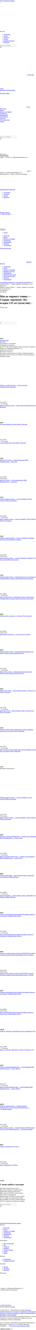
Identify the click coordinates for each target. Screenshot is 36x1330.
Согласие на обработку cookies (15, 1313)
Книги (2, 110)
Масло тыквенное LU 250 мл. (9, 1165)
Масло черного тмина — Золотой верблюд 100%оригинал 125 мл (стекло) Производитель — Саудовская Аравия (17, 1128)
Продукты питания (9, 276)
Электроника (4, 116)
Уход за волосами (8, 1243)
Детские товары (8, 1250)
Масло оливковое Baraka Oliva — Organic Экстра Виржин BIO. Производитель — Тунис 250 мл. (17, 857)
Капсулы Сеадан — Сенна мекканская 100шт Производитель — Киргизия (13, 481)
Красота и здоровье (6, 112)
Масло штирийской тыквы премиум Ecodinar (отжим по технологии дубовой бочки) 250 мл (16, 1013)
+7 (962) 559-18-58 (5, 1305)
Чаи (4, 1245)
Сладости (6, 1246)
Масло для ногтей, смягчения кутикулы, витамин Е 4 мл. (17, 1050)
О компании (7, 1259)
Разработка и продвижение (8, 1315)
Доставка (6, 37)
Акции (5, 36)
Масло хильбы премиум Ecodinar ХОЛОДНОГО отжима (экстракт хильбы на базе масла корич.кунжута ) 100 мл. (17, 974)
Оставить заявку (5, 93)
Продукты (3, 108)
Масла (5, 1253)
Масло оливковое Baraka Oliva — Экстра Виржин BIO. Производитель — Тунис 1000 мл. (16, 1087)
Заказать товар (4, 340)
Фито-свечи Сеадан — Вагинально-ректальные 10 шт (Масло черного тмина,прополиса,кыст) (16, 672)
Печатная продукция (9, 274)
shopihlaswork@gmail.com (7, 90)
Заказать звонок (4, 212)
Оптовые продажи (9, 41)
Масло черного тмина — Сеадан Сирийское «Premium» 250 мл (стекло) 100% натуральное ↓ (17, 558)
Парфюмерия (4, 115)
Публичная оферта (29, 1313)
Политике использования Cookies (20, 1326)
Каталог (3, 229)
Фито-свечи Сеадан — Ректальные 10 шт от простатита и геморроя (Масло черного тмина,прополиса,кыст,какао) (17, 597)
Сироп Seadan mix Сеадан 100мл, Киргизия (13, 443)
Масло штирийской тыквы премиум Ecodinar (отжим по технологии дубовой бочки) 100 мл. (16, 935)
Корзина (29, 262)
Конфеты (6, 1248)
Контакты (6, 42)
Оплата (5, 39)
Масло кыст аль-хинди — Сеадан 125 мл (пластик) (15, 634)
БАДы (5, 268)
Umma (5, 1251)
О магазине (6, 34)
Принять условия (5, 1329)
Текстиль (2, 118)
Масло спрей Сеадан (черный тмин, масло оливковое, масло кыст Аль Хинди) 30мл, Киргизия (18, 750)
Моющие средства (8, 271)
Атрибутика (3, 113)
